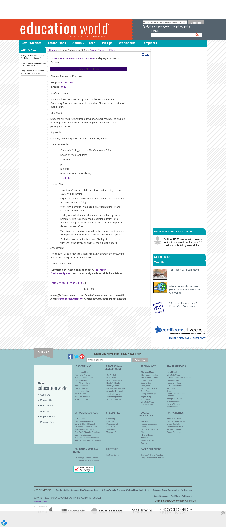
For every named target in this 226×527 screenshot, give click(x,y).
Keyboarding (146, 397)
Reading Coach (112, 386)
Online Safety (146, 380)
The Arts (144, 421)
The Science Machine (149, 378)
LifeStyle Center (112, 455)
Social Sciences (147, 440)
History (144, 427)
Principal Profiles (173, 380)
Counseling (110, 419)
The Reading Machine (150, 375)
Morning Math (172, 407)
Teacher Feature (113, 394)
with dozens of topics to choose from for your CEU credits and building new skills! (184, 242)
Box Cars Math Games (84, 378)
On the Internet (147, 405)
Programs (171, 388)
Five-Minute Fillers (82, 383)
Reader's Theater (113, 383)
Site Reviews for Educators (86, 429)
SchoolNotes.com (161, 496)
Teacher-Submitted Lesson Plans (88, 440)
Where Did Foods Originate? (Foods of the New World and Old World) (185, 289)
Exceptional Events (174, 399)
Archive (84, 372)
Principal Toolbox (174, 383)
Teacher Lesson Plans (71, 58)
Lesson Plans (57, 43)
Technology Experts (149, 388)
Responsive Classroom (115, 388)
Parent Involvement (175, 386)
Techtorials (145, 399)
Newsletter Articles (82, 375)
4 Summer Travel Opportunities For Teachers (172, 490)
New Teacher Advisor (115, 380)
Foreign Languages (149, 424)
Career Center (81, 419)
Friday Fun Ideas (174, 432)
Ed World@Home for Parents (86, 458)
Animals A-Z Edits (174, 419)
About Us (45, 394)
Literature (67, 82)
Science (144, 438)
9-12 (63, 86)
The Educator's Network (181, 496)
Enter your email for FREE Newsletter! (118, 353)
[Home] (67, 29)
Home (53, 58)
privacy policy (183, 26)
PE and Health (147, 435)
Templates (149, 43)
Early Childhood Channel (85, 424)
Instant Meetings (173, 404)
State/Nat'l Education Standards (87, 432)
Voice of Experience (114, 397)
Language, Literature (149, 429)
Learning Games (81, 388)
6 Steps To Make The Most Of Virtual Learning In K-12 (125, 490)
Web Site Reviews (113, 399)
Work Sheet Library (82, 399)
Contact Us (46, 400)
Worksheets (127, 43)
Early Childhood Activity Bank (152, 458)
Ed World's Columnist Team (86, 427)
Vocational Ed (111, 432)
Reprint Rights (47, 416)
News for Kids (80, 394)
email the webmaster (70, 298)
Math (143, 432)
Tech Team (145, 391)
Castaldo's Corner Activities (152, 455)
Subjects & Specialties (84, 435)
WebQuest (145, 386)
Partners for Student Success (179, 378)
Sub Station (110, 429)
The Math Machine (148, 372)
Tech (92, 43)
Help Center (46, 405)
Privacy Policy (48, 422)
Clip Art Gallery (112, 375)
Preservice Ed (112, 424)
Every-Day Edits (81, 380)
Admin (77, 43)
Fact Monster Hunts (175, 427)
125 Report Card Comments (184, 269)
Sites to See (146, 383)
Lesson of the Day (82, 391)
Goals (169, 391)
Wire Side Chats (147, 402)
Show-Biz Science (82, 397)
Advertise (45, 411)
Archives (90, 58)
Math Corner (111, 378)
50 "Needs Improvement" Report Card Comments (183, 304)
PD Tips (107, 43)
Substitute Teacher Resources (87, 438)
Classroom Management (85, 421)
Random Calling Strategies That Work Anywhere (77, 490)
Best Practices (31, 43)
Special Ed (110, 427)
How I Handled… (174, 372)
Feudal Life (66, 178)
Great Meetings (173, 401)
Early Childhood (112, 421)
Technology (145, 443)
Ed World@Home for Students (87, 460)
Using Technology (148, 394)
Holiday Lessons (81, 386)
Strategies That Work (114, 391)
